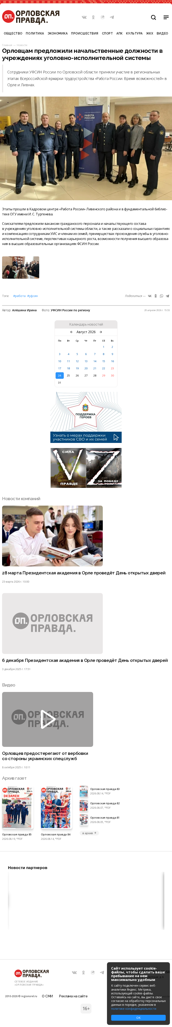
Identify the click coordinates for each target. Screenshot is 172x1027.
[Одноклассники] (155, 295)
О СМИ (47, 996)
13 (86, 361)
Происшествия (84, 33)
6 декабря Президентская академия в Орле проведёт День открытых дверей (85, 660)
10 (59, 361)
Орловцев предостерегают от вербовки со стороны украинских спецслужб (45, 756)
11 (68, 361)
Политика (35, 33)
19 (77, 368)
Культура (134, 33)
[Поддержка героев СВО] (86, 441)
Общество (13, 33)
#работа (19, 296)
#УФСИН (32, 296)
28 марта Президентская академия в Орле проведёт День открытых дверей (83, 572)
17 (59, 368)
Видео (162, 33)
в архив (87, 833)
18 (68, 368)
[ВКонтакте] (149, 295)
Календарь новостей (86, 324)
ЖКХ (149, 33)
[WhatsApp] (161, 295)
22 (103, 368)
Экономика (58, 33)
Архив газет (14, 778)
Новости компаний (21, 498)
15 (103, 361)
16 (112, 361)
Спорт (107, 33)
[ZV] (86, 486)
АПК (119, 33)
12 (77, 361)
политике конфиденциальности (133, 1009)
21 (94, 368)
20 (86, 368)
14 (94, 361)
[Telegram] (167, 295)
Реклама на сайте (73, 996)
